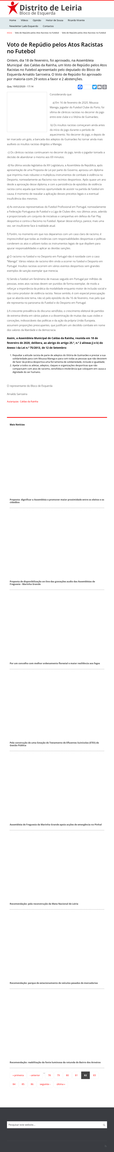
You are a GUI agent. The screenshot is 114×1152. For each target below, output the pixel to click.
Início (9, 32)
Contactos (48, 26)
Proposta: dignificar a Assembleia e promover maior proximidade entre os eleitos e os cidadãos (57, 501)
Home (12, 20)
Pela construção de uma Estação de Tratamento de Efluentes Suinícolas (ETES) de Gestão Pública (54, 744)
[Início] (13, 8)
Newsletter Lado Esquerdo (23, 26)
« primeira (18, 1075)
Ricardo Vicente (76, 20)
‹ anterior (35, 1075)
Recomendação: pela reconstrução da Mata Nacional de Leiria (44, 903)
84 (14, 1084)
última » (61, 1084)
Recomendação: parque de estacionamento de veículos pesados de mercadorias (54, 983)
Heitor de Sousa (54, 20)
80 (67, 1075)
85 (23, 1084)
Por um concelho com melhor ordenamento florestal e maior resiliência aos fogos (55, 663)
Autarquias (13, 401)
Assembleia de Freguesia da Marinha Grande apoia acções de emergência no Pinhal (56, 824)
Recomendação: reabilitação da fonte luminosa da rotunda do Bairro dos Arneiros (55, 1062)
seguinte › (45, 1084)
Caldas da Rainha (29, 401)
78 (49, 1075)
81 (76, 1075)
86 (32, 1084)
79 (58, 1075)
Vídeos (24, 20)
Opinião (37, 20)
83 (94, 1075)
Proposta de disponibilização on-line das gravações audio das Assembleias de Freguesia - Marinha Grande (52, 583)
